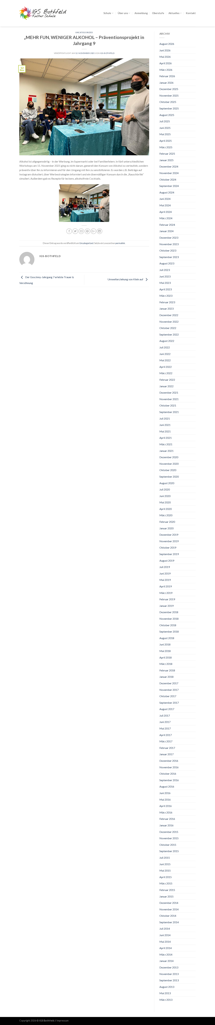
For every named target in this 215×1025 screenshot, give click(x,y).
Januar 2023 (166, 308)
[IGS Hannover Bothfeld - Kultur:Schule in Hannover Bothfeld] (42, 13)
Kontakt (191, 13)
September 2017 (169, 702)
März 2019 (165, 592)
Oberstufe (158, 13)
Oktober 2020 (167, 470)
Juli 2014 (164, 928)
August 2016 (166, 786)
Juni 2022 (164, 353)
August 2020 (166, 483)
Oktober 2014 (167, 915)
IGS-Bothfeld (107, 53)
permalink (120, 243)
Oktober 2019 (167, 547)
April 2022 (165, 366)
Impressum (63, 1020)
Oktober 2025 (167, 101)
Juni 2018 (164, 644)
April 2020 (165, 508)
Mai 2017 (165, 728)
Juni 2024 (164, 198)
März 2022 (165, 373)
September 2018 (169, 631)
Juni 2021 (164, 424)
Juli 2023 (164, 269)
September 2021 (169, 412)
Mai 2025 (165, 134)
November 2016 (169, 767)
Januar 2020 (166, 528)
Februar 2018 (167, 670)
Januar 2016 (166, 825)
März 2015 (165, 883)
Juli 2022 (164, 347)
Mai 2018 (165, 650)
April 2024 (165, 211)
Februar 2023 (167, 302)
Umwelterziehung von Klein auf (126, 279)
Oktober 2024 (167, 179)
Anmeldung (141, 13)
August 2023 (166, 263)
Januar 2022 (166, 386)
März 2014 (165, 954)
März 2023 (165, 295)
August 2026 (166, 43)
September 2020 (169, 476)
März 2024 (165, 218)
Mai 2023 (165, 282)
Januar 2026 (166, 82)
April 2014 (165, 948)
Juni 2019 (164, 573)
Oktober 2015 (167, 844)
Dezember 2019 (168, 534)
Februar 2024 (167, 224)
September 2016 (169, 780)
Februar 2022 (167, 379)
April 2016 (165, 805)
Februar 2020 (167, 521)
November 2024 (169, 173)
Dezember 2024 (168, 166)
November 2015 (169, 838)
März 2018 (165, 663)
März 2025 (165, 147)
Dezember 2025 (168, 89)
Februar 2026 (167, 76)
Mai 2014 (165, 941)
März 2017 (165, 741)
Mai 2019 (165, 579)
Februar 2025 (167, 153)
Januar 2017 (166, 754)
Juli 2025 (164, 121)
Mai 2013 (165, 993)
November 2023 (169, 244)
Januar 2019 (166, 605)
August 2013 (166, 986)
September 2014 (169, 922)
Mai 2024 (165, 205)
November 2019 (169, 541)
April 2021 (165, 437)
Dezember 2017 (168, 683)
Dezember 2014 (168, 902)
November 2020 (169, 463)
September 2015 (169, 851)
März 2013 (165, 999)
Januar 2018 (166, 676)
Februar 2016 (167, 818)
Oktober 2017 (167, 696)
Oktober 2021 (167, 405)
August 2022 (166, 340)
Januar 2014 (166, 960)
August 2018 (166, 638)
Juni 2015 (164, 864)
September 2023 (169, 257)
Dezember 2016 (168, 760)
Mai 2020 (165, 502)
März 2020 (165, 515)
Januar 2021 (166, 450)
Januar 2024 (166, 231)
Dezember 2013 (168, 967)
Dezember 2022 (168, 315)
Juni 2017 (164, 721)
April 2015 (165, 877)
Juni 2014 (164, 935)
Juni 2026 (164, 50)
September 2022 (169, 334)
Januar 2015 (166, 896)
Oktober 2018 (167, 625)
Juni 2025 (164, 127)
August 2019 (166, 560)
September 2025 (169, 108)
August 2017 (166, 709)
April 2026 (165, 63)
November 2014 (169, 909)
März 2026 (165, 69)
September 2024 (169, 185)
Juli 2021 (164, 418)
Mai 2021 (165, 431)
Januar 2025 (166, 160)
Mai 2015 (165, 870)
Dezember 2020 (168, 457)
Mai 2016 (165, 799)
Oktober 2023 (167, 250)
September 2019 (169, 554)
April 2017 (165, 734)
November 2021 (169, 399)
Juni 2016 (164, 793)
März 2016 (165, 812)
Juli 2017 (164, 715)
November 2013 (169, 973)
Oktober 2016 (167, 773)
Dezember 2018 (168, 612)
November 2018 (169, 618)
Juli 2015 (164, 857)
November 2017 (169, 689)
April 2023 (165, 289)
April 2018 (165, 657)
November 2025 (169, 95)
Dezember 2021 (168, 392)
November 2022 (169, 321)
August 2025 (166, 114)
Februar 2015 (167, 889)
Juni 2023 (164, 276)
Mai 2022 (165, 360)
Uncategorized (84, 32)
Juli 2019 (164, 566)
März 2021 (165, 444)
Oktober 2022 (167, 328)
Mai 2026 (165, 56)
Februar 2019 (167, 599)
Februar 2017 (167, 747)
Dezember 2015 (168, 831)
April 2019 (165, 586)
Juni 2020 (164, 496)
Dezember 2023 (168, 237)
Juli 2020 (164, 489)
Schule (107, 13)
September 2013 (169, 980)
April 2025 (165, 140)
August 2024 (166, 192)
